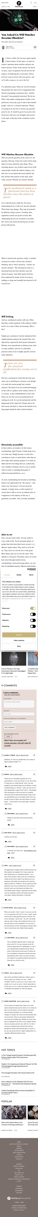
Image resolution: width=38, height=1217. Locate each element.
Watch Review (19, 1177)
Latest (19, 1181)
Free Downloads (19, 1153)
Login (8, 736)
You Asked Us (19, 1173)
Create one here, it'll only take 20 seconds (17, 744)
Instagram (19, 1191)
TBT (19, 1170)
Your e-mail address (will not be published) (14, 718)
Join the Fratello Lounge (19, 1144)
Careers (19, 1148)
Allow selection (19, 640)
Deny (19, 646)
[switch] (33, 614)
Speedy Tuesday (19, 1166)
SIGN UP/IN (4, 3)
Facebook (19, 1188)
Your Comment (7, 698)
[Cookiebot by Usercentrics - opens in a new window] (27, 569)
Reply (9, 766)
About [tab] (31, 575)
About (19, 1146)
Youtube (19, 1193)
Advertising (19, 1150)
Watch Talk (19, 1175)
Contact (19, 1159)
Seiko (33, 544)
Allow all (19, 635)
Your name (6, 711)
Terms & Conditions (19, 1208)
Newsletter (19, 1157)
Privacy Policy (19, 1210)
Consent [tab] (7, 575)
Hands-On (19, 1168)
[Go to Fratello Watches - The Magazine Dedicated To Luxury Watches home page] (19, 2)
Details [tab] (19, 575)
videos (35, 6)
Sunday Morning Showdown (19, 1179)
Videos (19, 1155)
